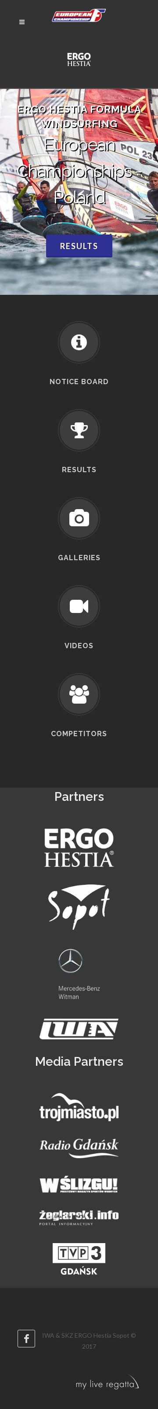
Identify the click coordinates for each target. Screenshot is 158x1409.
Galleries (79, 558)
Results (79, 246)
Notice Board (79, 382)
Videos (79, 646)
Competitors (79, 734)
